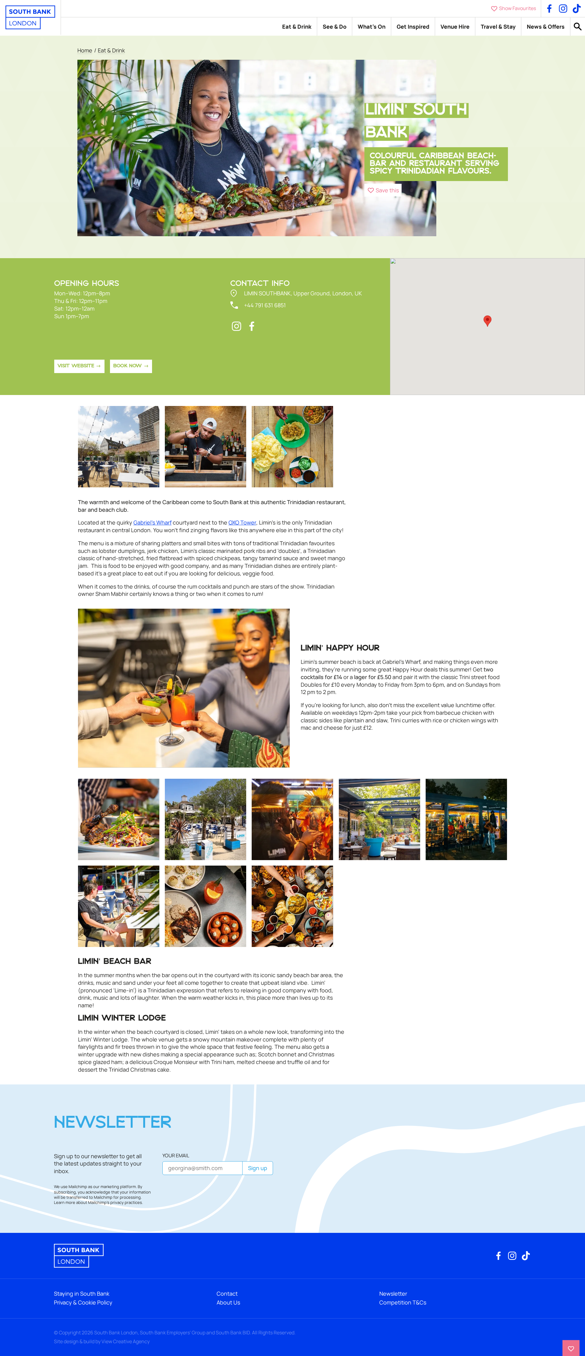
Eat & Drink (296, 26)
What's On (371, 26)
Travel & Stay (498, 26)
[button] (383, 190)
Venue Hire (455, 26)
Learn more (64, 1202)
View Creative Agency (125, 1341)
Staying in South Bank (81, 1293)
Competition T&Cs (402, 1302)
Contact (227, 1293)
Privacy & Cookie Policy (83, 1302)
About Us (228, 1302)
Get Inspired (413, 26)
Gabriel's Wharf (152, 522)
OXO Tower (242, 522)
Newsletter (393, 1293)
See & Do (334, 26)
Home (84, 50)
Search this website (577, 26)
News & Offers (546, 26)
